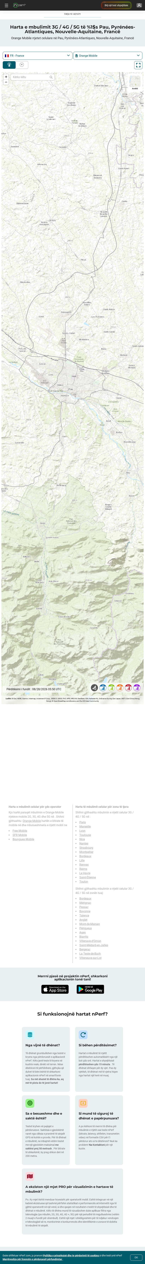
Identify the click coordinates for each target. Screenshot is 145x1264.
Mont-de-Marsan (89, 924)
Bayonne (84, 911)
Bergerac (84, 949)
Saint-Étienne (87, 877)
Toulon (83, 881)
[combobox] (37, 56)
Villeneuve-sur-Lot (90, 958)
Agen (82, 932)
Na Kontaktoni (97, 1144)
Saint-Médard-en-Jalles (93, 945)
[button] (6, 76)
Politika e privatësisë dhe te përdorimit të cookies (71, 1255)
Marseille (85, 826)
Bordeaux (85, 856)
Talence (84, 915)
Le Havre (84, 873)
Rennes (84, 864)
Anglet (83, 919)
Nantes (83, 843)
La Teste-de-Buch (90, 953)
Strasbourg (86, 847)
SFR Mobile (20, 835)
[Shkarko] (55, 989)
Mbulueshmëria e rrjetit (9, 65)
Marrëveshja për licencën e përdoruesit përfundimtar (33, 1259)
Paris (82, 822)
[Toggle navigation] (6, 5)
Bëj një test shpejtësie (116, 5)
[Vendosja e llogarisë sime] (139, 5)
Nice (82, 839)
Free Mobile (20, 830)
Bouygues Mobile (23, 839)
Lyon (82, 830)
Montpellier (86, 852)
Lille (82, 860)
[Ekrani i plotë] (138, 65)
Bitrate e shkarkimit (21, 65)
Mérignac (85, 903)
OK (136, 1257)
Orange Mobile (32, 821)
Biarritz (83, 936)
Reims (83, 869)
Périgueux (85, 928)
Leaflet (8, 699)
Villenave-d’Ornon (90, 941)
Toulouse (85, 835)
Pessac (83, 907)
